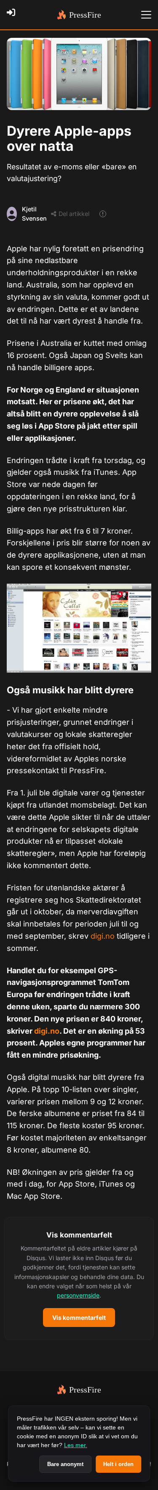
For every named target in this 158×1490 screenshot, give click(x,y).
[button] (79, 1278)
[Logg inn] (13, 14)
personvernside (78, 1295)
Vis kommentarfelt (79, 1317)
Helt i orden (118, 1464)
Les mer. (75, 1445)
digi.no (103, 936)
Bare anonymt (65, 1464)
